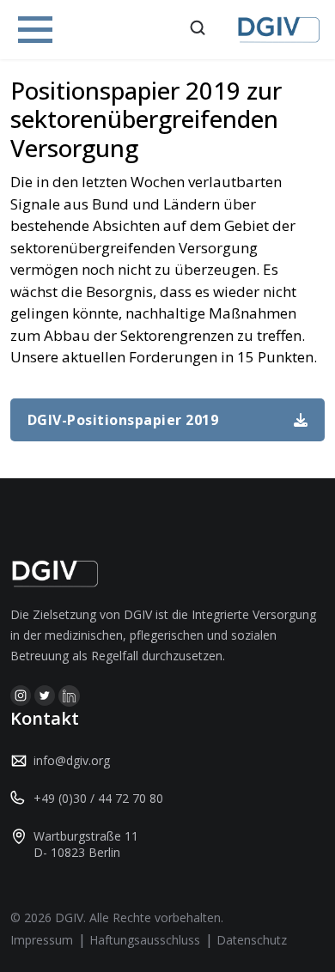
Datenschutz (251, 940)
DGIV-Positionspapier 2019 (122, 419)
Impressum (41, 940)
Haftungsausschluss (144, 940)
